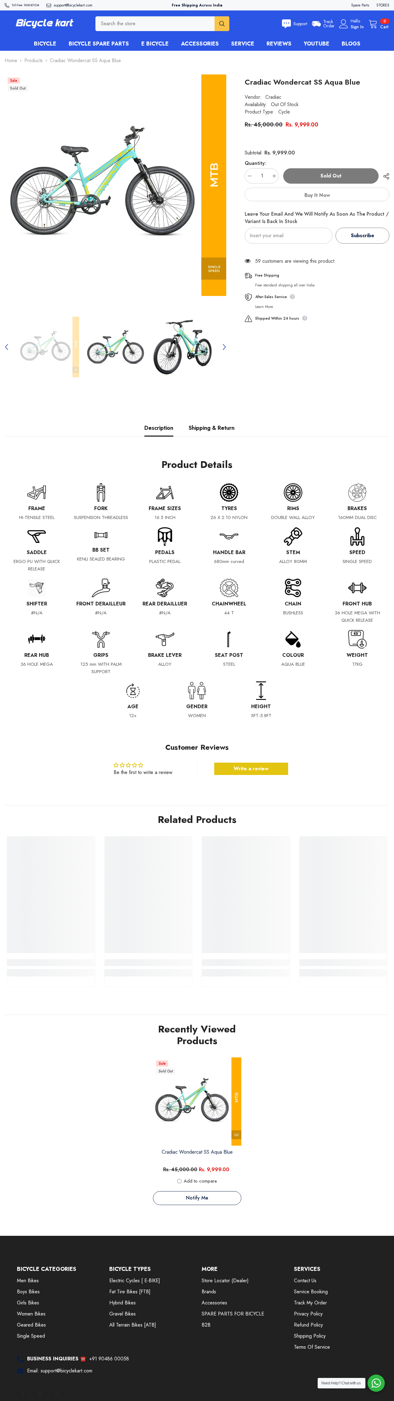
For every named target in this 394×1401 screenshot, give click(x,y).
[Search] (162, 23)
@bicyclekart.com (79, 5)
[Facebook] (23, 1394)
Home (11, 60)
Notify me (197, 1197)
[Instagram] (40, 1394)
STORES (382, 5)
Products (33, 60)
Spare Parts (360, 5)
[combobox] (155, 23)
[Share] (384, 176)
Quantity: (255, 163)
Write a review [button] (251, 768)
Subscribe (362, 235)
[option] (115, 185)
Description (158, 428)
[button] (6, 347)
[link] (51, 962)
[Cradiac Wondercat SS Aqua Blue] (197, 1101)
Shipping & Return (212, 428)
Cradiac (273, 97)
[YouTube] (57, 1394)
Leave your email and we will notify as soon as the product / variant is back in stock (317, 217)
